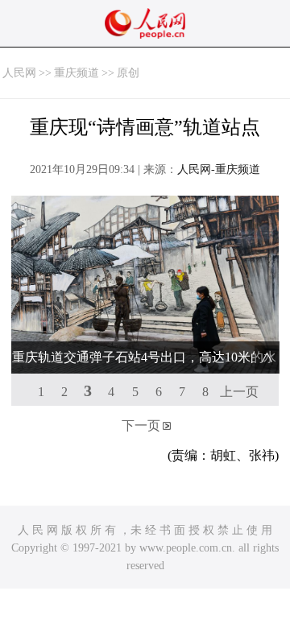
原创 (128, 73)
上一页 (239, 392)
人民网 (19, 73)
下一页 (141, 425)
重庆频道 (76, 73)
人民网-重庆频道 (218, 169)
